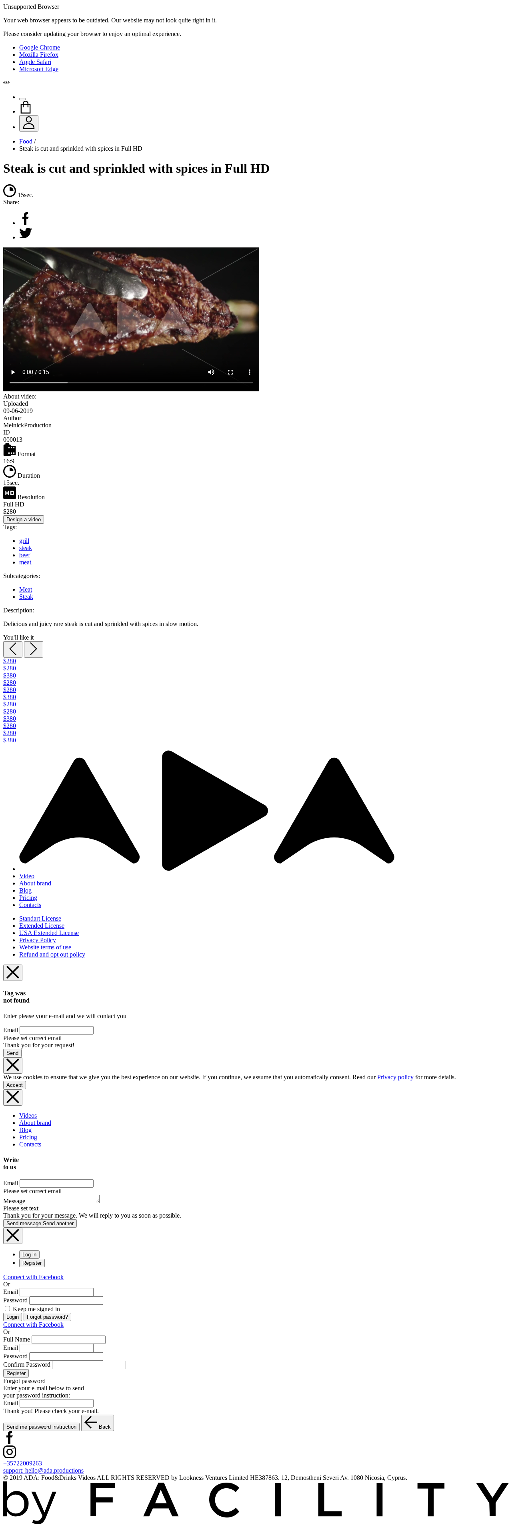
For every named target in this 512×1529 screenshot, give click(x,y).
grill (24, 540)
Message (14, 1201)
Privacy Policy (37, 940)
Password (15, 1300)
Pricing (28, 897)
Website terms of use (45, 947)
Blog (25, 890)
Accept (14, 1085)
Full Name (16, 1339)
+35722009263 (22, 1463)
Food (25, 141)
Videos (28, 1115)
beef (24, 555)
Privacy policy (396, 1077)
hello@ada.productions (43, 1470)
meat (25, 562)
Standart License (40, 918)
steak (25, 547)
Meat (25, 589)
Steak (26, 596)
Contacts (30, 904)
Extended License (41, 925)
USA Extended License (49, 932)
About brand (35, 883)
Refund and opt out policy (52, 954)
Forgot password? (47, 1317)
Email (10, 1030)
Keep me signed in (35, 1309)
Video (26, 876)
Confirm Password (26, 1364)
